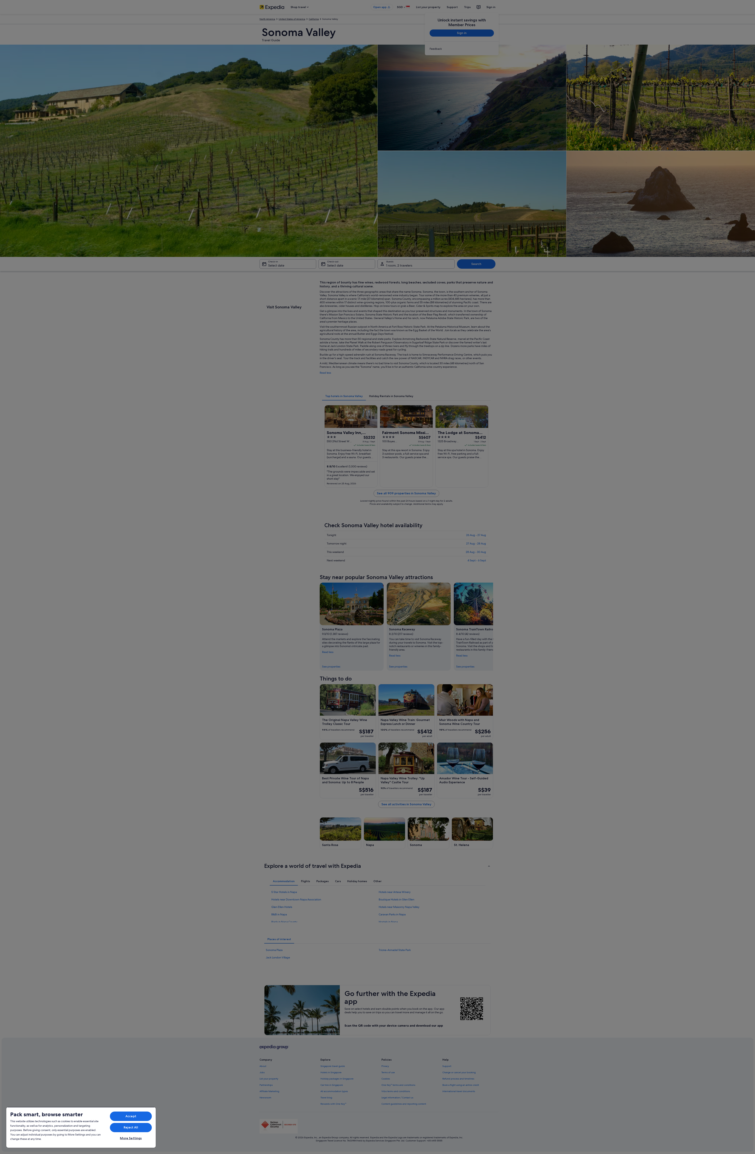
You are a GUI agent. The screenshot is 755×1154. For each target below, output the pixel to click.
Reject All (131, 1127)
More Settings (131, 1138)
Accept (130, 1116)
